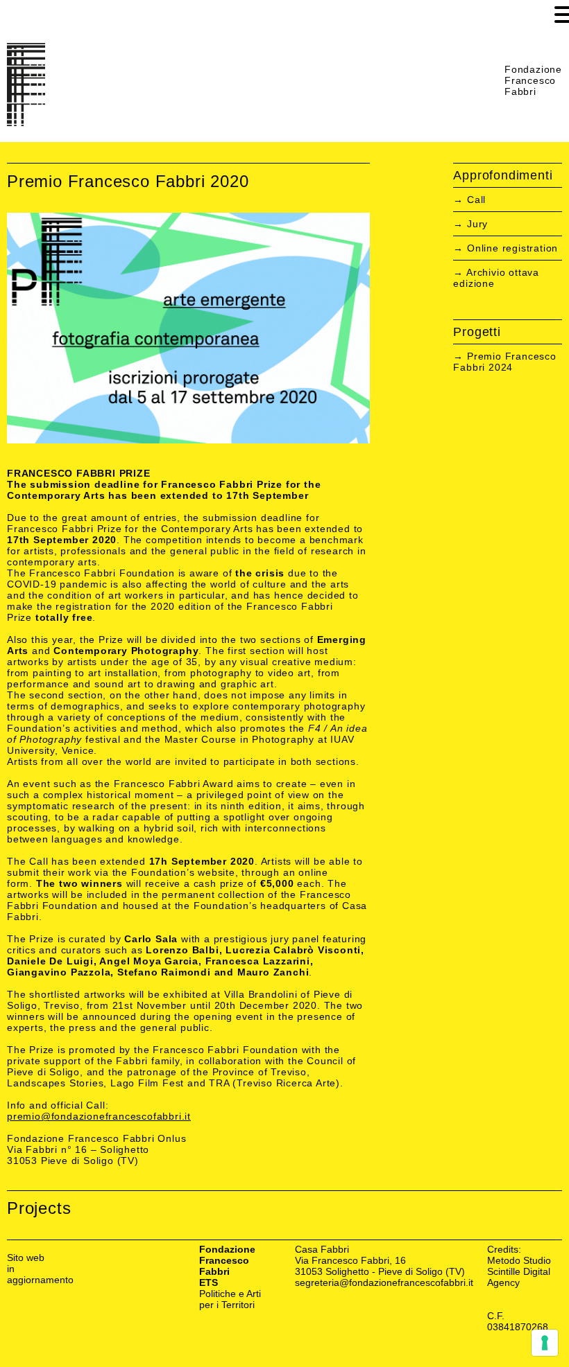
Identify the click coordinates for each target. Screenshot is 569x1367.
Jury (477, 223)
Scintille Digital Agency (518, 1277)
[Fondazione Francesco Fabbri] (26, 122)
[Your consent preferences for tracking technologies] (545, 1343)
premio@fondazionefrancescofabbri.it (99, 1116)
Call (476, 199)
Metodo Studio (519, 1260)
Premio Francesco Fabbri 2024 (504, 362)
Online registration (512, 248)
